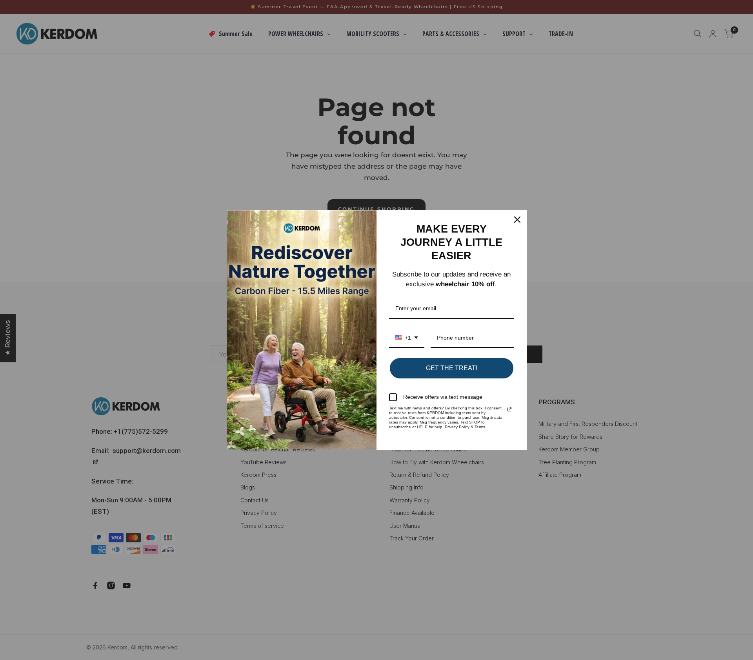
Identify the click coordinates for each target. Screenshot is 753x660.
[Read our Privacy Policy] (509, 409)
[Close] (517, 219)
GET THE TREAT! (451, 368)
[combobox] (406, 338)
